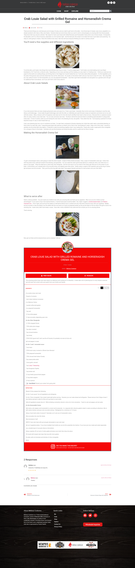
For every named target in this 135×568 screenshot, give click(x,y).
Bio (55, 514)
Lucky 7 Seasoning (33, 365)
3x (108, 288)
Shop (66, 11)
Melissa (33, 478)
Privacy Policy (58, 526)
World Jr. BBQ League (41, 2)
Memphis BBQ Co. (24, 2)
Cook (59, 11)
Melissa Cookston (71, 268)
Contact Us (57, 524)
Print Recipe (47, 275)
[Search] (110, 11)
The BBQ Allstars (32, 2)
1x (102, 288)
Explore (75, 11)
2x (105, 288)
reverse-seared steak (94, 201)
